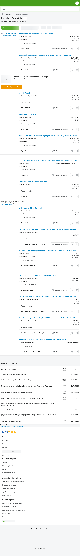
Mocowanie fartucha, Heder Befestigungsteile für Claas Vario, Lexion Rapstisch (48, 136)
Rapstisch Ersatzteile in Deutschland (11, 426)
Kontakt (4, 447)
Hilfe (3, 444)
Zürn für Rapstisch (25, 93)
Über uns (5, 440)
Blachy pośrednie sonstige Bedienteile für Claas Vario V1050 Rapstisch (45, 55)
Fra (8, 455)
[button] (77, 3)
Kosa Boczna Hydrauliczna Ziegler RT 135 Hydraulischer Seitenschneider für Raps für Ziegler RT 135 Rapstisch (28, 404)
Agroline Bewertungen (9, 492)
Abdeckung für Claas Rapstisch (30, 208)
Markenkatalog (7, 495)
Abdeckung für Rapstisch (28, 114)
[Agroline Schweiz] (12, 3)
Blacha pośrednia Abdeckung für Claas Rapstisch (37, 34)
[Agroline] (2, 14)
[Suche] (77, 9)
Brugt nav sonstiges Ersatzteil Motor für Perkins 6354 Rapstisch (42, 339)
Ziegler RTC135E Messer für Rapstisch (33, 181)
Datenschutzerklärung (9, 485)
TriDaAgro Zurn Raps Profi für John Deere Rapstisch (38, 275)
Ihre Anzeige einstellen (11, 87)
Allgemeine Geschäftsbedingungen (13, 481)
